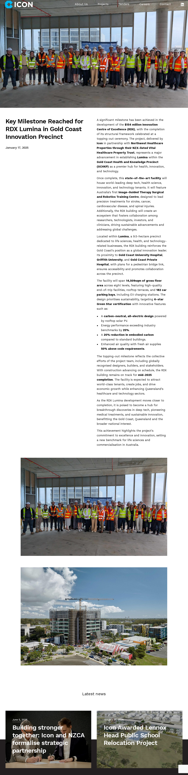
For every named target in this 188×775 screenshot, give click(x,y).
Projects (103, 4)
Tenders (124, 4)
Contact (165, 4)
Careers (144, 4)
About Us (81, 4)
